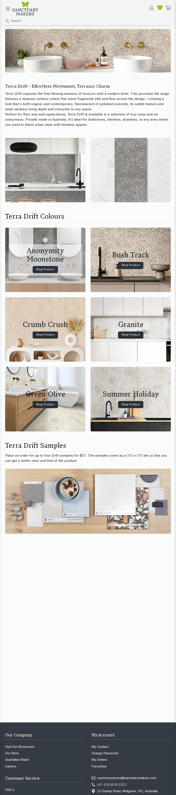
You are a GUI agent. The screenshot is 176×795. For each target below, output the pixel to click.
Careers (10, 766)
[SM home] (25, 9)
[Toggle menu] (8, 8)
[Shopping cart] (168, 7)
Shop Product (45, 269)
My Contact (100, 747)
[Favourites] (159, 7)
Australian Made (17, 760)
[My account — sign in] (151, 7)
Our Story (12, 753)
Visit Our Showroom (19, 747)
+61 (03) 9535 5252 (112, 785)
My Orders (99, 760)
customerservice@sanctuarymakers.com (126, 778)
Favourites (99, 766)
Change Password (104, 753)
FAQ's (9, 790)
